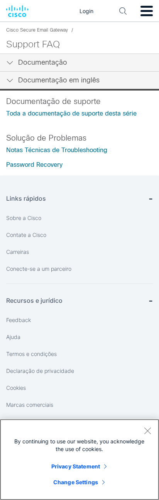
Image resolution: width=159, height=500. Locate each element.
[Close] (147, 431)
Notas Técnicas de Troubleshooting (56, 150)
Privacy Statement (75, 466)
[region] (79, 459)
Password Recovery (34, 164)
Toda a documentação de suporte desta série (71, 113)
